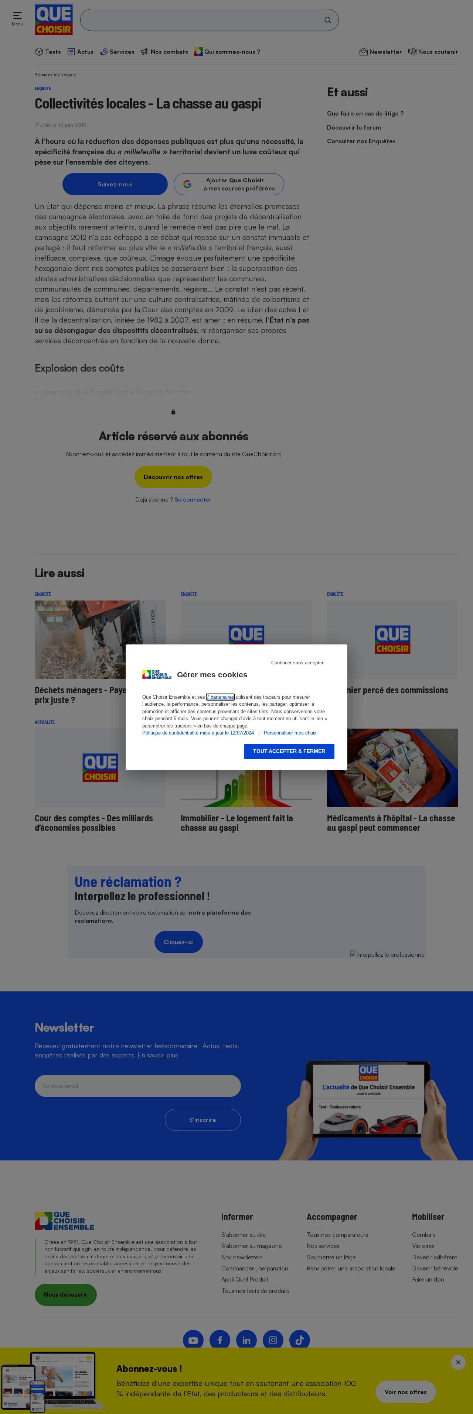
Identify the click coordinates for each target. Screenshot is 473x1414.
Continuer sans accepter (297, 662)
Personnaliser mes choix (290, 733)
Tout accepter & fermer (289, 751)
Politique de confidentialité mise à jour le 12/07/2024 (198, 733)
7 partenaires (220, 697)
